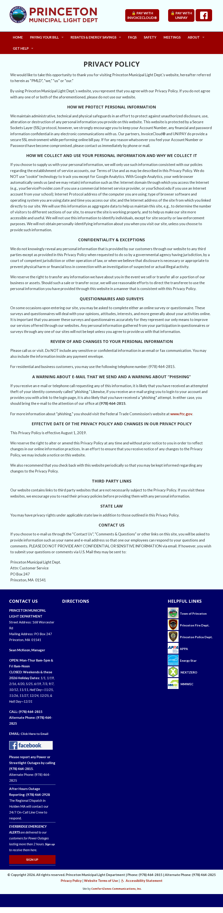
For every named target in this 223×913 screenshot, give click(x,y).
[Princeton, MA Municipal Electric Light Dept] (65, 17)
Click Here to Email (34, 734)
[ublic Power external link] (173, 649)
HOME (18, 37)
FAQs (132, 37)
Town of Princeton (193, 613)
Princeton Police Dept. (196, 637)
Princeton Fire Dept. (194, 625)
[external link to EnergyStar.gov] (173, 660)
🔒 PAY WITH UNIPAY (181, 15)
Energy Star (188, 660)
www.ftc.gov (181, 414)
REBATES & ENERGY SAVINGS (93, 37)
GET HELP (21, 48)
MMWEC (186, 684)
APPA (184, 649)
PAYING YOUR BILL (44, 37)
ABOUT (194, 37)
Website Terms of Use (101, 881)
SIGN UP (32, 859)
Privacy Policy (71, 881)
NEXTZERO (188, 672)
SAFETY (150, 37)
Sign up (50, 844)
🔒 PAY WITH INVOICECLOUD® (142, 15)
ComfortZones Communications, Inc (116, 889)
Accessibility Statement (143, 881)
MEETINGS (172, 37)
